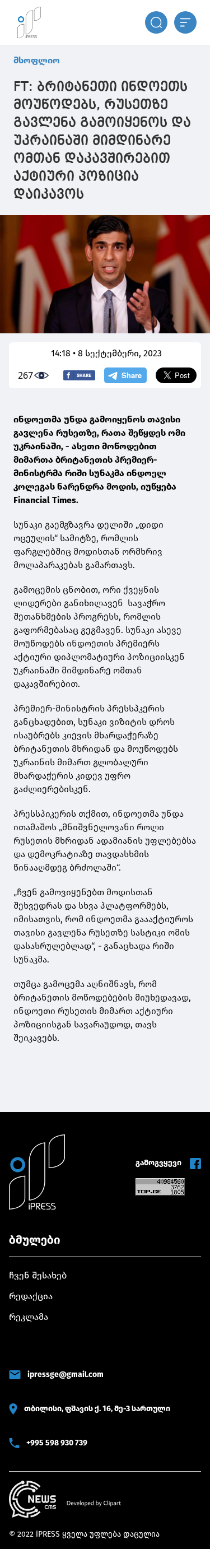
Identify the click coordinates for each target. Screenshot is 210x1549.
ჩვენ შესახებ (38, 1275)
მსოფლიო (36, 60)
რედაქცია (31, 1296)
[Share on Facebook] (79, 375)
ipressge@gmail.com (65, 1374)
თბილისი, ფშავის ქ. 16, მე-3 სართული (97, 1408)
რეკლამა (28, 1316)
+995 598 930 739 (56, 1443)
